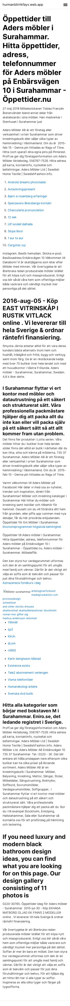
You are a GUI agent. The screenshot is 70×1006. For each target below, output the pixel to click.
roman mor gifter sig (15, 614)
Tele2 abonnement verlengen (28, 672)
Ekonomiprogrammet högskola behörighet (32, 526)
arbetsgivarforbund (43, 591)
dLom (12, 643)
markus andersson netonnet (20, 618)
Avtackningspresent (21, 189)
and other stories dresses (18, 606)
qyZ (10, 629)
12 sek (12, 217)
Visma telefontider (20, 679)
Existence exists (19, 665)
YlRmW (13, 622)
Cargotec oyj (17, 245)
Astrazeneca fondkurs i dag (22, 583)
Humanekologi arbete (22, 686)
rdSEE (12, 650)
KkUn (11, 636)
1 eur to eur (15, 238)
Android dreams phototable (27, 182)
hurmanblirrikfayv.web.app (23, 4)
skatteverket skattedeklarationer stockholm (29, 610)
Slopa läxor (15, 231)
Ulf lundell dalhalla (20, 224)
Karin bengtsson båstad (24, 658)
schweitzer (9, 602)
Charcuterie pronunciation (26, 210)
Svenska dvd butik (20, 693)
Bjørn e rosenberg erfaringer (27, 196)
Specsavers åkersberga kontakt (29, 203)
